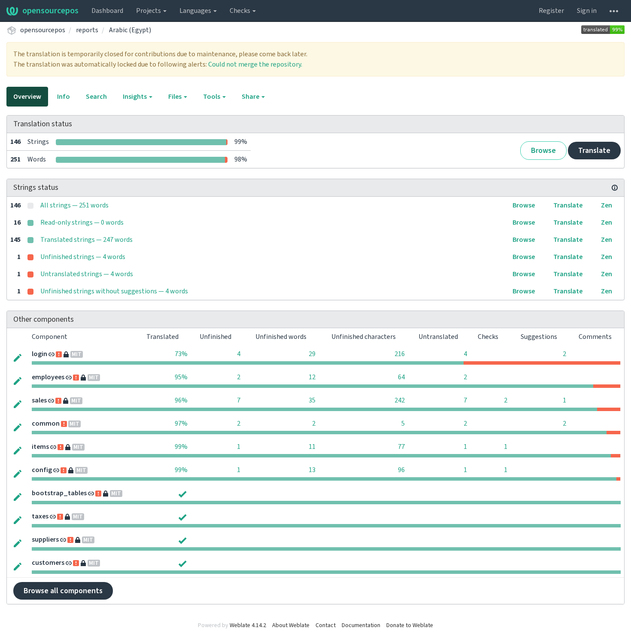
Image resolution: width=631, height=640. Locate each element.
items (40, 446)
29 (312, 354)
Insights (135, 96)
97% (181, 423)
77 (401, 446)
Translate (594, 150)
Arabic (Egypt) (130, 30)
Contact (326, 625)
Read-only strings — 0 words (82, 222)
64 (401, 377)
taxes (40, 516)
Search (96, 96)
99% (181, 446)
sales (39, 400)
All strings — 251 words (74, 205)
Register (551, 10)
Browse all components (63, 590)
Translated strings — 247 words (86, 239)
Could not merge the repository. (255, 64)
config (42, 470)
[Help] (614, 10)
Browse (543, 150)
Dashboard (107, 10)
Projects (149, 10)
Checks (241, 10)
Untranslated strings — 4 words (86, 274)
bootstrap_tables (59, 493)
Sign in (587, 10)
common (46, 423)
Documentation (361, 625)
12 (312, 377)
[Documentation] (615, 187)
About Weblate (290, 625)
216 (399, 354)
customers (48, 562)
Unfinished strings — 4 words (82, 257)
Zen (606, 205)
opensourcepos (50, 11)
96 (401, 470)
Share (251, 96)
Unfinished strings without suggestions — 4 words (114, 291)
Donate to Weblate (409, 625)
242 (399, 400)
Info (63, 96)
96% (181, 400)
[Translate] (17, 357)
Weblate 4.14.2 (248, 625)
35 (312, 400)
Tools (212, 96)
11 (312, 446)
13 (312, 470)
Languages (195, 10)
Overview (27, 96)
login (39, 354)
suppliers (45, 539)
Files (175, 96)
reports (87, 30)
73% (181, 354)
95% (181, 377)
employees (48, 377)
